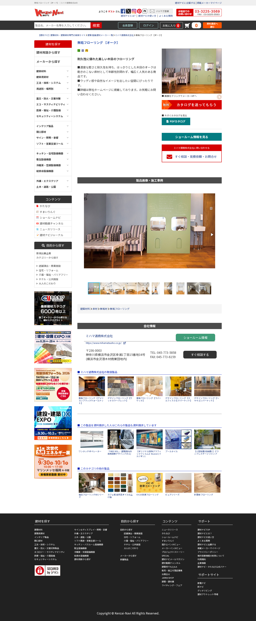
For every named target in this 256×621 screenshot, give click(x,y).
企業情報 (202, 562)
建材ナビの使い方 (147, 15)
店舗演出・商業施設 (49, 266)
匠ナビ (201, 586)
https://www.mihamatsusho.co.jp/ (104, 342)
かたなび (44, 206)
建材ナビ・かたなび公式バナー (212, 566)
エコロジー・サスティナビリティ (49, 551)
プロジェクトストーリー (173, 551)
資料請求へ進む (212, 25)
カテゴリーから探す (47, 257)
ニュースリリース (49, 229)
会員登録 (127, 25)
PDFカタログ (177, 121)
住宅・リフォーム (48, 270)
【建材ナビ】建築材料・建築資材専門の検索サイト (61, 35)
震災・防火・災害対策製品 (46, 548)
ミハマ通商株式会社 (124, 35)
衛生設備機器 (80, 548)
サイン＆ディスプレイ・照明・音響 (90, 529)
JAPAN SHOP (168, 577)
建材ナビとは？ (205, 533)
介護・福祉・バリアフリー (53, 274)
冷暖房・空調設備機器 (84, 551)
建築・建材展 (168, 581)
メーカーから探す (48, 61)
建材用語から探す (48, 52)
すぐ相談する (200, 354)
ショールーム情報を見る (191, 137)
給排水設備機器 (81, 555)
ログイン (148, 25)
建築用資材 (39, 533)
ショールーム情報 (195, 337)
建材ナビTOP (204, 529)
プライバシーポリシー (208, 551)
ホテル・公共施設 (48, 279)
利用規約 (202, 559)
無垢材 (103, 308)
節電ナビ (202, 582)
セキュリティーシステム (45, 559)
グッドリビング (205, 590)
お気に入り (170, 25)
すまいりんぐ (47, 212)
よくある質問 (166, 15)
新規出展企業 (43, 253)
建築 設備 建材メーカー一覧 (100, 35)
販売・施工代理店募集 (172, 570)
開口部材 (38, 540)
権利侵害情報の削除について (211, 555)
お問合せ (166, 574)
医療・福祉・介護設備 (44, 555)
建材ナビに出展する (185, 2)
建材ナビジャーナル (51, 235)
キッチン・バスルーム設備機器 (88, 544)
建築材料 (85, 308)
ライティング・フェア (172, 585)
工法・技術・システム (44, 544)
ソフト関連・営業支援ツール (87, 540)
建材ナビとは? (128, 15)
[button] (212, 235)
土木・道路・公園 (82, 537)
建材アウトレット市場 (208, 594)
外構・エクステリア (83, 533)
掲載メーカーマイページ (209, 2)
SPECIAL (165, 555)
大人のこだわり (47, 283)
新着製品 (124, 559)
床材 (95, 308)
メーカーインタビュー (172, 548)
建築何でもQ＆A (169, 566)
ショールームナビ (50, 217)
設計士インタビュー (171, 544)
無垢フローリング (119, 308)
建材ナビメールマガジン (173, 559)
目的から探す (54, 245)
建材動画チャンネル (51, 223)
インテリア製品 (41, 537)
